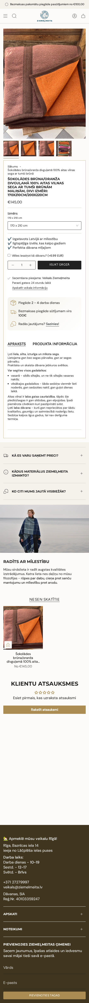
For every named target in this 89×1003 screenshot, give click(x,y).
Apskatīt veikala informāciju (30, 288)
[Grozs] (83, 16)
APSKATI (10, 914)
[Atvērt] (5, 16)
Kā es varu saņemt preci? (35, 455)
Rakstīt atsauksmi (44, 709)
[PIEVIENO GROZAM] (8, 645)
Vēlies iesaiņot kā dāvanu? (37, 255)
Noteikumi (12, 929)
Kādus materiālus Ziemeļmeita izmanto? (40, 473)
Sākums (13, 166)
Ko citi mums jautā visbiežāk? (39, 491)
